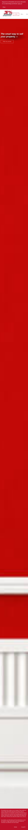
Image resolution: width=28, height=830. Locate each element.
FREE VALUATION (7, 41)
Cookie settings (7, 827)
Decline (15, 827)
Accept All (23, 827)
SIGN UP (20, 3)
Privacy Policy (4, 817)
